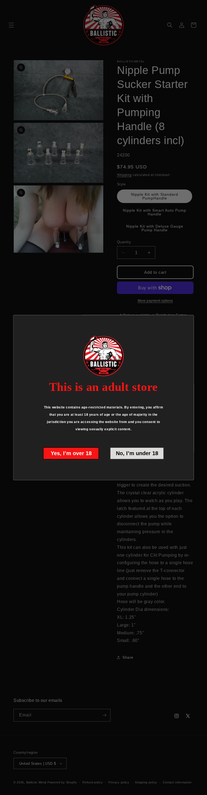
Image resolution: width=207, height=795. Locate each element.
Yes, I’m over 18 (71, 453)
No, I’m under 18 (137, 453)
